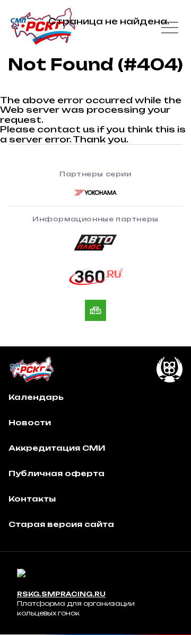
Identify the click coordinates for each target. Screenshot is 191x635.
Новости (29, 422)
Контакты (32, 498)
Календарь (36, 396)
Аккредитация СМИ (56, 447)
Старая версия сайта (61, 524)
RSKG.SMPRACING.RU (61, 594)
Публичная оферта (56, 473)
